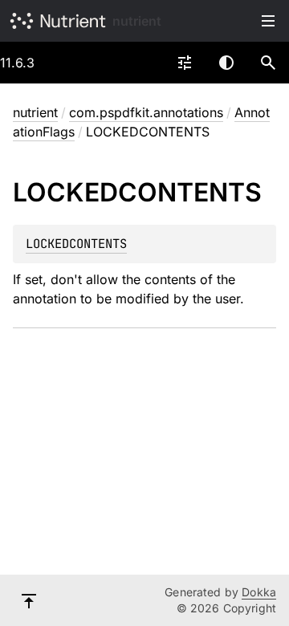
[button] (268, 62)
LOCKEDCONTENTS (76, 243)
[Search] (268, 62)
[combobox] (185, 62)
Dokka (259, 592)
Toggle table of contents (268, 21)
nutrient (136, 21)
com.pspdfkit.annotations (146, 112)
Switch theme (226, 62)
